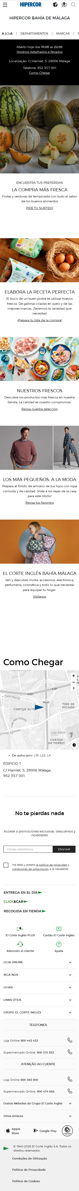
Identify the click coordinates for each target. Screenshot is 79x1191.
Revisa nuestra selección (40, 409)
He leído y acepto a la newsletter (40, 867)
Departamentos (34, 33)
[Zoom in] (73, 676)
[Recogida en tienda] (25, 911)
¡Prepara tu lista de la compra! (39, 320)
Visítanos (39, 596)
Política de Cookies (26, 1181)
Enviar (64, 849)
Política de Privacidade (29, 1169)
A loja (7, 33)
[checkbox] (6, 865)
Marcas (63, 33)
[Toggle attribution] (74, 745)
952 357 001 (46, 68)
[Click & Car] (16, 902)
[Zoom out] (73, 682)
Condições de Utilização (29, 1158)
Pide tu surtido (39, 208)
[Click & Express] (23, 892)
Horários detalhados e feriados (40, 52)
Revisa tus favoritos (39, 503)
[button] (5, 3)
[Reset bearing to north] (73, 688)
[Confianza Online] (67, 1130)
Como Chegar (39, 73)
